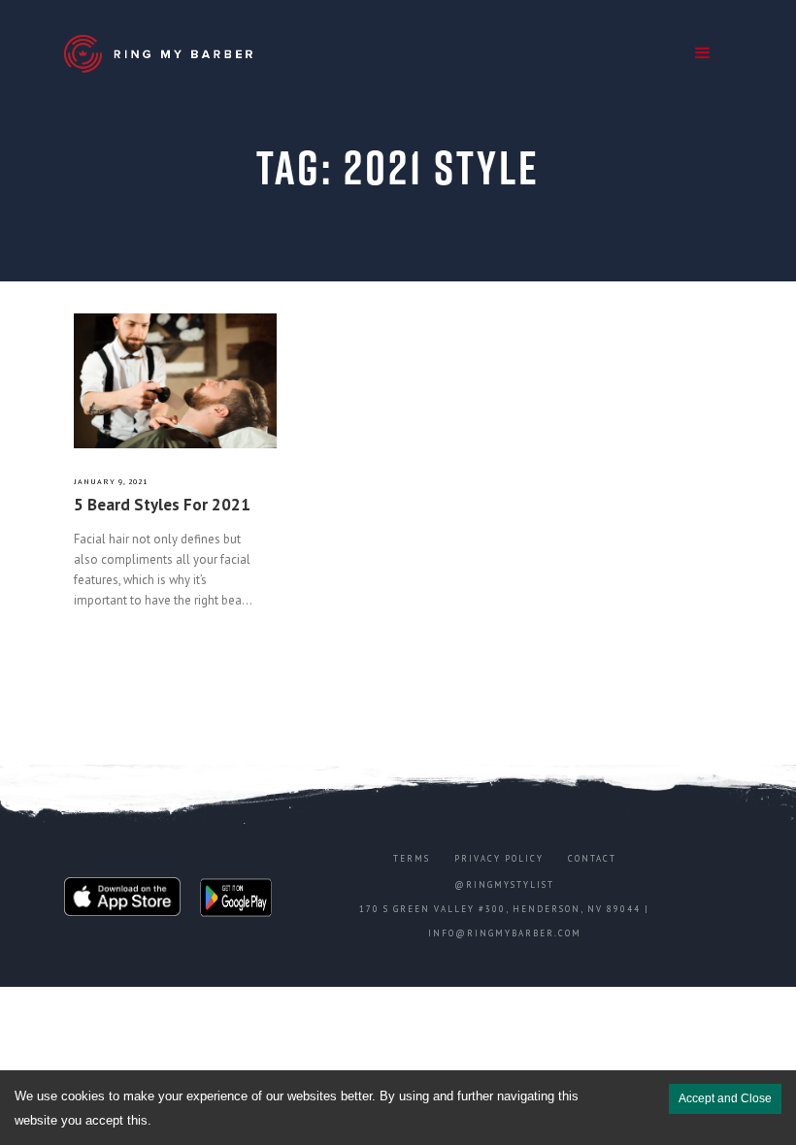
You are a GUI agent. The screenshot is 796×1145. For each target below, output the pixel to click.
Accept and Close (725, 1098)
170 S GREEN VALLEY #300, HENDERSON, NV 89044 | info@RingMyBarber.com (504, 920)
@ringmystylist (504, 884)
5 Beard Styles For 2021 (162, 504)
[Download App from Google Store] (236, 901)
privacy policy (499, 858)
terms (411, 858)
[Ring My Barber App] (161, 54)
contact (592, 858)
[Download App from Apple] (122, 901)
